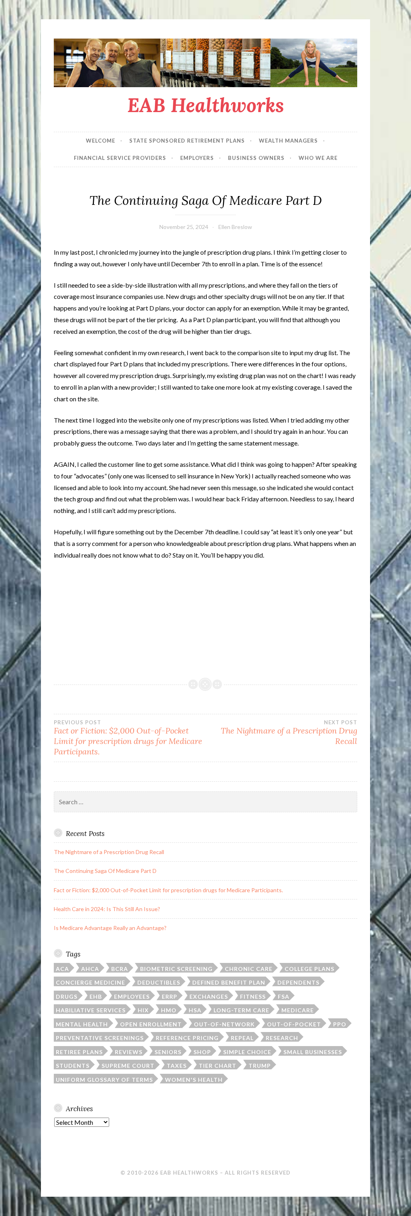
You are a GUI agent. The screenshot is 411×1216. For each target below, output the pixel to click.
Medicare (297, 1010)
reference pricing (187, 1037)
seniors (168, 1051)
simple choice (247, 1051)
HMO (169, 1010)
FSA (283, 996)
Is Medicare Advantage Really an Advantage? (110, 927)
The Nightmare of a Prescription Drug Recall (289, 732)
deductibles (158, 982)
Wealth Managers (288, 140)
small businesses (312, 1051)
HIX (143, 1010)
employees (132, 996)
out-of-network (224, 1024)
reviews (128, 1051)
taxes (177, 1065)
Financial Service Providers (120, 158)
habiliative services (91, 1010)
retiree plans (79, 1051)
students (73, 1065)
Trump (259, 1065)
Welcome (100, 140)
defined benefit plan (228, 982)
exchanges (208, 996)
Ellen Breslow (235, 226)
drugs (66, 996)
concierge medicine (90, 982)
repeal (242, 1037)
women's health (194, 1079)
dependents (298, 982)
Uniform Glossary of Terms (104, 1079)
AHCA (90, 968)
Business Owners (256, 158)
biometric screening (176, 968)
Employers (197, 158)
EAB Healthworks (205, 104)
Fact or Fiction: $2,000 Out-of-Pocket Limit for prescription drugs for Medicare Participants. (128, 738)
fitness (253, 996)
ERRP (169, 996)
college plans (309, 968)
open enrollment (151, 1024)
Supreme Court (128, 1065)
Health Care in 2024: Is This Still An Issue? (107, 908)
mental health (82, 1024)
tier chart (217, 1065)
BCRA (119, 968)
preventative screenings (100, 1037)
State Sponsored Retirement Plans (187, 140)
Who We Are (318, 158)
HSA (195, 1010)
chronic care (249, 968)
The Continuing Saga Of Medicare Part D (105, 870)
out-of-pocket (294, 1024)
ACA (62, 968)
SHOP (202, 1051)
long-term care (241, 1010)
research (282, 1037)
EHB (96, 996)
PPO (339, 1024)
